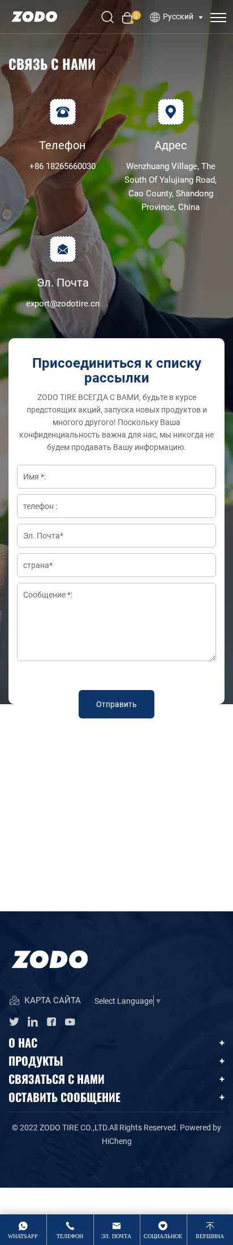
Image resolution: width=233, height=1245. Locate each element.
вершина (210, 1236)
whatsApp (23, 1236)
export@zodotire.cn (63, 303)
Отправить (116, 704)
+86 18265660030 (62, 165)
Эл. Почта (116, 1236)
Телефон (70, 1236)
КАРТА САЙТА (51, 1000)
